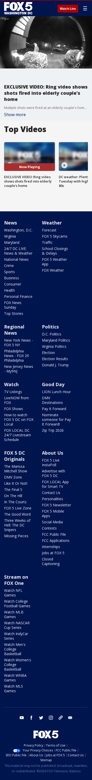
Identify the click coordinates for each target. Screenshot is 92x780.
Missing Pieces (16, 535)
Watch (11, 384)
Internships (51, 546)
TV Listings (13, 391)
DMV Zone (13, 477)
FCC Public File (54, 534)
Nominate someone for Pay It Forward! (56, 419)
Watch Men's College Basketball (15, 649)
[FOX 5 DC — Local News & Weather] (19, 8)
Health (9, 290)
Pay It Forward (54, 408)
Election (48, 352)
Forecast (49, 230)
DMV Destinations (52, 400)
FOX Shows (13, 408)
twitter (41, 718)
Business (11, 277)
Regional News (14, 330)
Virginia (10, 236)
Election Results (55, 358)
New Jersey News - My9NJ (18, 369)
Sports (9, 271)
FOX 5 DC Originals (14, 456)
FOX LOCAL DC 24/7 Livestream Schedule (17, 435)
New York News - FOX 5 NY (18, 342)
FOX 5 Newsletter (56, 504)
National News (16, 259)
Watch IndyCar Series (16, 636)
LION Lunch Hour (56, 391)
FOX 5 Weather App (54, 261)
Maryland (11, 242)
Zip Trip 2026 (53, 430)
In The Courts (15, 501)
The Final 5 (13, 489)
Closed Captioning (51, 561)
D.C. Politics (51, 334)
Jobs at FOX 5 (53, 552)
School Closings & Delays (55, 251)
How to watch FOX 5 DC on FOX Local (18, 419)
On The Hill (13, 495)
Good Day (53, 384)
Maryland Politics (56, 340)
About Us (52, 453)
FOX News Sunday (12, 305)
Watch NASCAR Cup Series (17, 625)
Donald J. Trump (55, 364)
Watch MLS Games (13, 688)
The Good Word (17, 514)
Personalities (52, 498)
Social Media (52, 521)
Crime (9, 265)
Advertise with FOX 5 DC (53, 473)
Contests (49, 528)
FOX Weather (53, 270)
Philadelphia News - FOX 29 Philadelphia (16, 356)
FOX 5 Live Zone (17, 508)
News (10, 223)
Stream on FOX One (16, 580)
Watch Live (68, 9)
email (70, 718)
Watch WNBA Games (15, 677)
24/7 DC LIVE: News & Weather (18, 251)
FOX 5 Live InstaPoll (51, 462)
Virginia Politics (54, 346)
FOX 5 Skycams (54, 236)
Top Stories (13, 313)
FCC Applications (56, 540)
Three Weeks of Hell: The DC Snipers (17, 525)
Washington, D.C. (18, 230)
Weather (52, 223)
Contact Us (51, 492)
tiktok (60, 718)
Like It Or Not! (15, 483)
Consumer (12, 284)
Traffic (47, 242)
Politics (50, 327)
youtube (22, 718)
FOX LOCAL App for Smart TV (55, 484)
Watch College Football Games (17, 603)
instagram (51, 718)
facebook (31, 718)
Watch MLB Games (14, 614)
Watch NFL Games (13, 592)
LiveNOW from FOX (16, 400)
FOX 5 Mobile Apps (53, 513)
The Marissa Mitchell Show (15, 468)
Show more (15, 114)
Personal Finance (18, 296)
